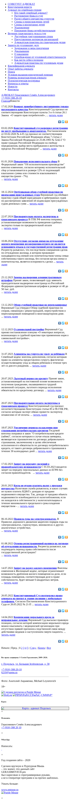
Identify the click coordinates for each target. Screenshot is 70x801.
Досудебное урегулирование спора (33, 36)
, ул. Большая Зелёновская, (25, 664)
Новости (12, 86)
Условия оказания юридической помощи (30, 74)
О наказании (21, 54)
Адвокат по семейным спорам (24, 10)
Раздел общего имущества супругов (34, 18)
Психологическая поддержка (24, 80)
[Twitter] (63, 122)
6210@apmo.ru (9, 672)
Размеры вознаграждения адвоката (27, 77)
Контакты (13, 89)
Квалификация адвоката (21, 65)
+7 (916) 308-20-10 (11, 98)
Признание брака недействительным (34, 30)
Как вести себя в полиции (28, 60)
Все (49, 647)
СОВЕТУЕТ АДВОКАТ (21, 4)
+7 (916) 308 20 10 (11, 727)
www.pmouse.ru (9, 789)
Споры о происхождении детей (31, 21)
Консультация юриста (20, 7)
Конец (41, 647)
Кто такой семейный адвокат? (31, 12)
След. (33, 647)
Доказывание (21, 51)
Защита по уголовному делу (23, 45)
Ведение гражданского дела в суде (27, 33)
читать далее (56, 115)
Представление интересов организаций (36, 39)
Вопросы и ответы (18, 83)
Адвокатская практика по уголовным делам (38, 63)
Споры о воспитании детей (29, 24)
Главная (5, 101)
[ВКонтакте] (59, 122)
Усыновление (21, 27)
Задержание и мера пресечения (31, 48)
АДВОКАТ (28, 95)
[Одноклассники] (66, 122)
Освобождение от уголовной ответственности (40, 57)
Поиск (11, 71)
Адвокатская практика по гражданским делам (39, 42)
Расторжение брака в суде (28, 15)
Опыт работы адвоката (20, 68)
